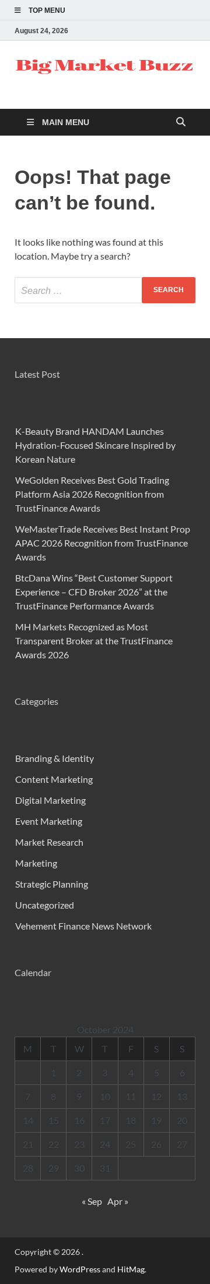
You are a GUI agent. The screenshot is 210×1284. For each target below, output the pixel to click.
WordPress (80, 1269)
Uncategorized (44, 904)
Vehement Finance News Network (83, 925)
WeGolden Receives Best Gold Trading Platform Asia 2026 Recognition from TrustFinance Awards (92, 493)
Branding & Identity (54, 758)
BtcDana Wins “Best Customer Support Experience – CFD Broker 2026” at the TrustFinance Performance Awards (94, 591)
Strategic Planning (51, 883)
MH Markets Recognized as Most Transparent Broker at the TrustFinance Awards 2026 (94, 640)
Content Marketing (54, 779)
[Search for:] (105, 290)
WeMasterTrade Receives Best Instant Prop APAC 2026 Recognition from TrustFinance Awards (102, 542)
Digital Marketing (50, 800)
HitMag (131, 1269)
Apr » (117, 1201)
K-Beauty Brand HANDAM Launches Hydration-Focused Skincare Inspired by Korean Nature (95, 444)
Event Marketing (48, 821)
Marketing (36, 862)
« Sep (92, 1201)
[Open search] (181, 122)
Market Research (49, 841)
